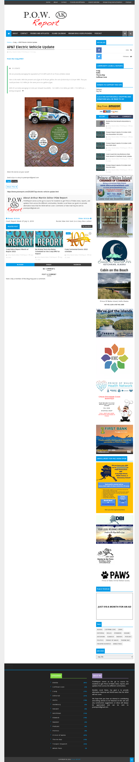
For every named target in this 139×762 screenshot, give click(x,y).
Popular (114, 117)
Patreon (99, 89)
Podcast (128, 2)
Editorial (100, 633)
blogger (20, 265)
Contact (64, 2)
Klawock (111, 637)
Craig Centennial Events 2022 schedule (76, 250)
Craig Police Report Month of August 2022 (17, 250)
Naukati (119, 637)
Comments (126, 117)
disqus (48, 265)
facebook (77, 265)
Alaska (99, 629)
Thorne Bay (125, 640)
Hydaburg (118, 633)
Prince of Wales (112, 640)
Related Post (13, 226)
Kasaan (127, 633)
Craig (14, 42)
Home (48, 2)
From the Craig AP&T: (15, 59)
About (56, 2)
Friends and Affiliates (77, 2)
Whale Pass (117, 644)
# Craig (14, 181)
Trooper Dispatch (104, 644)
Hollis (109, 633)
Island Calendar (93, 2)
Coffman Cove (110, 629)
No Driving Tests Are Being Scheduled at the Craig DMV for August (47, 251)
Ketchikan (101, 637)
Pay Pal (98, 91)
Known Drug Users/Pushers (112, 2)
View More (87, 226)
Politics (100, 640)
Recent (102, 117)
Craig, (34, 52)
